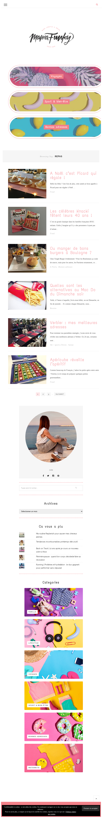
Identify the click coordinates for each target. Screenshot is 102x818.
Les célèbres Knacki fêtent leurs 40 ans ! (71, 213)
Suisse (71, 345)
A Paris (53, 267)
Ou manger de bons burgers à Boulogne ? (71, 250)
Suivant (60, 394)
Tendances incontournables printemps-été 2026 (57, 542)
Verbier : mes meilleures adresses (73, 325)
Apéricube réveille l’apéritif (67, 362)
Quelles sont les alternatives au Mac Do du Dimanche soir (73, 289)
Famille (32, 612)
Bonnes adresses (56, 127)
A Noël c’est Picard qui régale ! (73, 175)
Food (52, 192)
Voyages (56, 76)
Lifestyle (34, 643)
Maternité (34, 768)
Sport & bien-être (56, 101)
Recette (53, 308)
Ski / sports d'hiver (58, 345)
